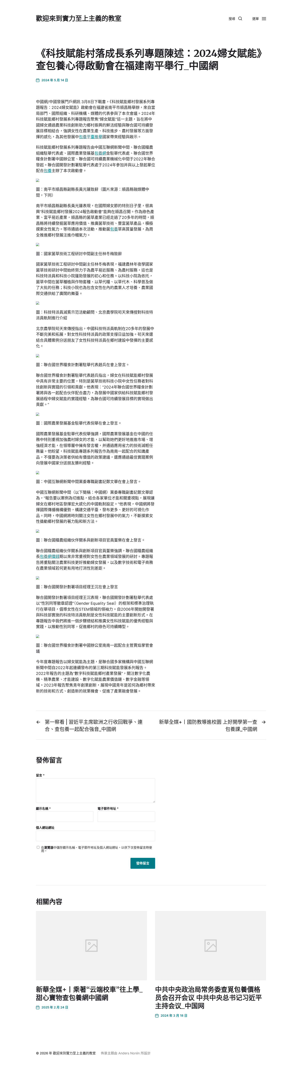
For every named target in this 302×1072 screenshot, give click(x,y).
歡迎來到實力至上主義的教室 (78, 18)
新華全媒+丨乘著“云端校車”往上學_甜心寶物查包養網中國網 (89, 993)
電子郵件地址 (108, 808)
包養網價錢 (49, 556)
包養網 (100, 153)
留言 (40, 775)
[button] (235, 18)
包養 (48, 170)
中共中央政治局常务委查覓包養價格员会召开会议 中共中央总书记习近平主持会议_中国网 (208, 997)
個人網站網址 (45, 828)
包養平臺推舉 (90, 137)
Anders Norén (129, 1053)
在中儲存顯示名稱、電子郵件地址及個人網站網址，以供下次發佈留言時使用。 (96, 849)
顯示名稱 (43, 808)
